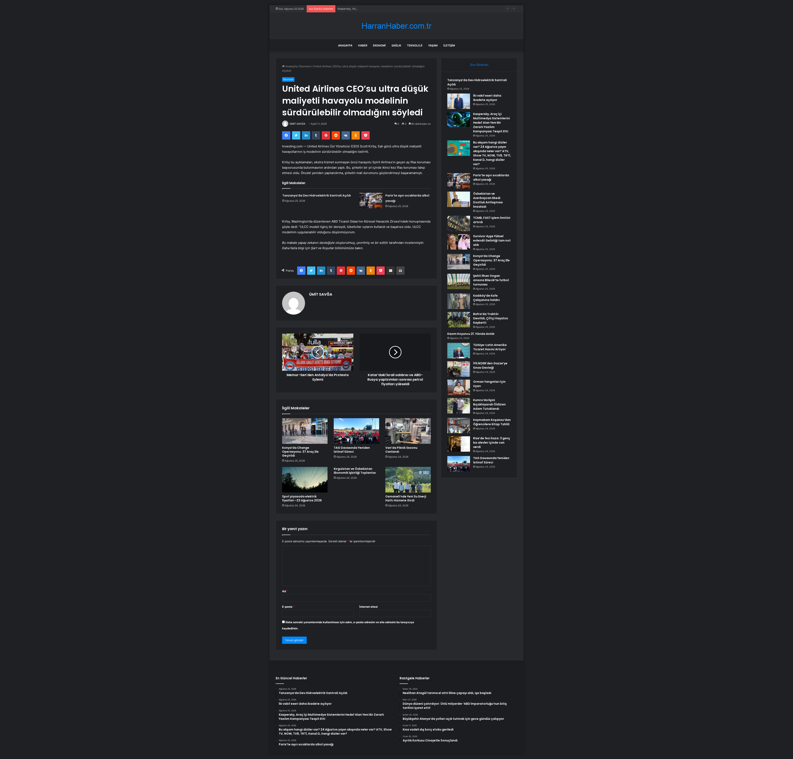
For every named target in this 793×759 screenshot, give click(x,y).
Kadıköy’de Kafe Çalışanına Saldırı (486, 298)
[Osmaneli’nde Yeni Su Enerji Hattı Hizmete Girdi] (408, 480)
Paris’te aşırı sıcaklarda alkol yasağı (491, 177)
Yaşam (433, 45)
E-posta (288, 606)
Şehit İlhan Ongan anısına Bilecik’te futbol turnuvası (491, 280)
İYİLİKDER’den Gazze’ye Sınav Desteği (490, 365)
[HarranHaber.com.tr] (396, 26)
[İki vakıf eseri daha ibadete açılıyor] (458, 101)
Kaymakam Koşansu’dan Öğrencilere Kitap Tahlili (492, 422)
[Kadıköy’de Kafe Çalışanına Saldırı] (458, 301)
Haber (362, 45)
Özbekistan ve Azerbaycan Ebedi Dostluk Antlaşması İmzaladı (488, 200)
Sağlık (396, 45)
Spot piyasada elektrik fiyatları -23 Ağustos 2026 (302, 498)
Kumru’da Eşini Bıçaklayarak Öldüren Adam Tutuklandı (489, 404)
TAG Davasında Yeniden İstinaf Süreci (352, 450)
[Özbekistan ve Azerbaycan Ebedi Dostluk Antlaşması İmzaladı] (458, 199)
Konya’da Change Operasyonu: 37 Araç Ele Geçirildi (300, 452)
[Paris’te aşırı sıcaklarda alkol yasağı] (371, 200)
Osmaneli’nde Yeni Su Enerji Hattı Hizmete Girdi (405, 498)
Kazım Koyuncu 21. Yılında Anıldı (470, 334)
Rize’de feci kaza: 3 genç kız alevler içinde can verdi (491, 442)
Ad (285, 591)
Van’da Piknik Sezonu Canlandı (401, 450)
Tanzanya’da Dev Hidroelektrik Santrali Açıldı (316, 195)
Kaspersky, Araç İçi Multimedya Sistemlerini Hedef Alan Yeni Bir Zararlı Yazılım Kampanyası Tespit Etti (402, 8)
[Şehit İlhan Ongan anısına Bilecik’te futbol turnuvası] (458, 281)
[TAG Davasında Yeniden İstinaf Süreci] (356, 431)
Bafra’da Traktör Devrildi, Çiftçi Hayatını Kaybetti (490, 318)
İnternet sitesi (368, 606)
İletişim (449, 45)
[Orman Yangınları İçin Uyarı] (458, 387)
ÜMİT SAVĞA (297, 123)
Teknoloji (414, 45)
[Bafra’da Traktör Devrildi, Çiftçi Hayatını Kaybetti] (458, 319)
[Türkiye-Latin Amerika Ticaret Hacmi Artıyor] (458, 350)
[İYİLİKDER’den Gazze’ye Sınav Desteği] (458, 369)
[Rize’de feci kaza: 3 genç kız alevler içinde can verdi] (458, 444)
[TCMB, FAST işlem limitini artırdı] (458, 223)
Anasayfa (345, 45)
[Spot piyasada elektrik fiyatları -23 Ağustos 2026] (305, 480)
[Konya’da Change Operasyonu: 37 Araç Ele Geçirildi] (305, 431)
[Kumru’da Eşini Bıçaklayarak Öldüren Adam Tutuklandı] (458, 405)
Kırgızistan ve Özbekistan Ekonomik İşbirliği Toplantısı (355, 471)
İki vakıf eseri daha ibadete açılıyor (487, 98)
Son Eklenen (479, 65)
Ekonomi (379, 45)
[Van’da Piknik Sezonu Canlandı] (408, 431)
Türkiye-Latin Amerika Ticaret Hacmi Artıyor (490, 347)
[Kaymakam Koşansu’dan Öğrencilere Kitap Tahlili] (458, 425)
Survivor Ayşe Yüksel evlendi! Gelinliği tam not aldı (492, 240)
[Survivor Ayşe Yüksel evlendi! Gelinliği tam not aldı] (458, 242)
